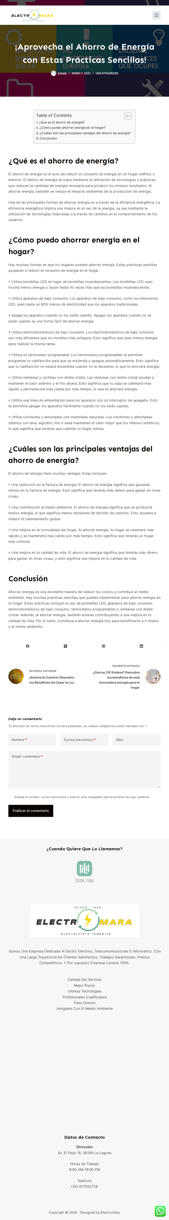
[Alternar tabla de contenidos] (126, 116)
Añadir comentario (27, 756)
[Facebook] (28, 646)
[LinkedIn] (142, 646)
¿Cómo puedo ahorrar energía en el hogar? (73, 127)
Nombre (19, 740)
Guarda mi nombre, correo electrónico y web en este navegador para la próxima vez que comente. (82, 797)
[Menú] (156, 15)
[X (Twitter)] (66, 646)
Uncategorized (107, 73)
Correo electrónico (80, 740)
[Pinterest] (104, 646)
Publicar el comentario (31, 811)
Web (119, 740)
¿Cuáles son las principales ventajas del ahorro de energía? (85, 133)
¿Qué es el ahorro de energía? (62, 122)
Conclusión (48, 138)
